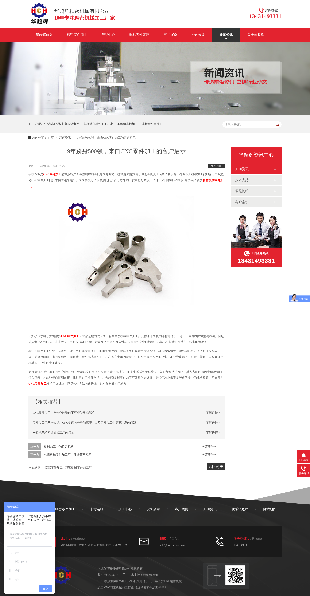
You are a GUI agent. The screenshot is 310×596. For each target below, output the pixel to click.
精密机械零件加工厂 (78, 467)
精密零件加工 (77, 34)
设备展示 (153, 509)
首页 (51, 137)
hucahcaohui (150, 574)
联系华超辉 (239, 509)
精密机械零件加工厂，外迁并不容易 (67, 454)
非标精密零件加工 (153, 124)
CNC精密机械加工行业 (119, 587)
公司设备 (198, 34)
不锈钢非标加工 (127, 124)
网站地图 (269, 509)
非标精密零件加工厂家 (98, 124)
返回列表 (216, 166)
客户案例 (170, 34)
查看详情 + (209, 446)
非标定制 (97, 509)
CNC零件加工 (52, 174)
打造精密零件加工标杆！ (151, 587)
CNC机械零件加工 (139, 581)
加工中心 (125, 509)
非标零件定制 (139, 34)
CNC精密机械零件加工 (112, 581)
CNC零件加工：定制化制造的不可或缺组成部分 (64, 412)
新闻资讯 (226, 34)
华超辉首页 (44, 34)
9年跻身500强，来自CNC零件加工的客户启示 (106, 137)
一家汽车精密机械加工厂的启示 (53, 432)
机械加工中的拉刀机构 (59, 446)
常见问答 (242, 191)
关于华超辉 (255, 34)
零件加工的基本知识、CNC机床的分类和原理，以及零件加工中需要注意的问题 (84, 422)
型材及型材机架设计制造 (63, 124)
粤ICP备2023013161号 (111, 574)
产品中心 (108, 34)
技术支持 (242, 180)
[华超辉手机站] (237, 575)
